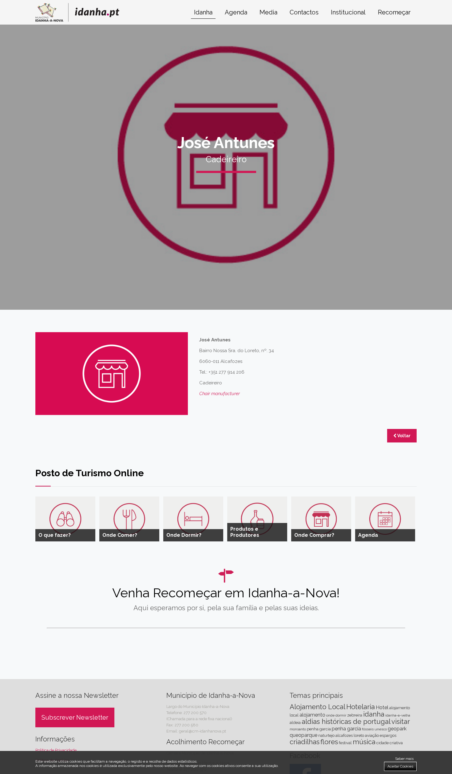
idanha (373, 714)
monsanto (298, 729)
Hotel (382, 707)
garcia (325, 729)
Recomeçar (394, 12)
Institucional (348, 12)
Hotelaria (360, 707)
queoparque (303, 735)
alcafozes (344, 735)
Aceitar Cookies (400, 766)
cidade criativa (389, 743)
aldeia (295, 722)
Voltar (403, 435)
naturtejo (326, 735)
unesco (381, 729)
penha (313, 729)
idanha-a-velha (397, 715)
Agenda (236, 12)
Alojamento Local (317, 707)
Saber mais (404, 758)
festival (345, 743)
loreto (359, 735)
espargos (388, 735)
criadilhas (304, 742)
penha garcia (346, 729)
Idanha (203, 12)
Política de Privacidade (56, 750)
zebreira (354, 715)
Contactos (304, 12)
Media (268, 12)
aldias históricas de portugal (346, 721)
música (364, 742)
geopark (397, 729)
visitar (400, 721)
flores (329, 742)
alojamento (312, 715)
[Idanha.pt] (77, 20)
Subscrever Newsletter (75, 717)
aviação (372, 735)
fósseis (368, 729)
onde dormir (336, 715)
